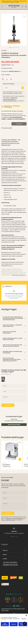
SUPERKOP (4, 50)
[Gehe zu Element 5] (16, 47)
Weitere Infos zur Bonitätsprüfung (19, 275)
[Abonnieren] (22, 87)
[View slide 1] (11, 536)
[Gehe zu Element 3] (13, 47)
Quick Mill (4, 463)
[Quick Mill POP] (11, 451)
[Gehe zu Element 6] (18, 47)
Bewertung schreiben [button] (14, 424)
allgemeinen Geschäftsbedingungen (15, 518)
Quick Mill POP (6, 465)
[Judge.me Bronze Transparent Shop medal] (20, 600)
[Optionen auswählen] (20, 459)
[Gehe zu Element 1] (11, 47)
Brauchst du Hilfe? (7, 128)
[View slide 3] (15, 536)
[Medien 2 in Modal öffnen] (24, 16)
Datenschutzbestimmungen (10, 100)
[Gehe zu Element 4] (15, 47)
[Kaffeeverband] (5, 584)
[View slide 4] (16, 536)
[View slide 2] (13, 536)
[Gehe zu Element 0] (10, 47)
